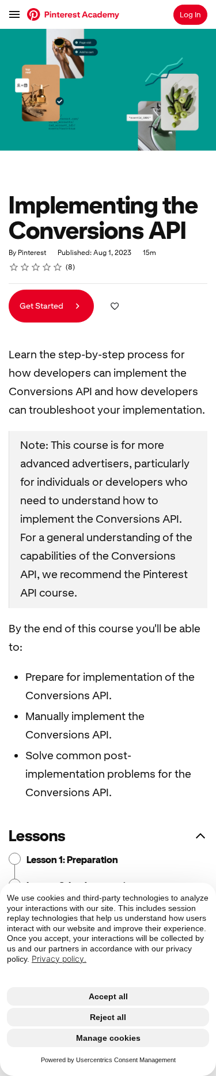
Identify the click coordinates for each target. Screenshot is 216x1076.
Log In (190, 14)
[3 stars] (36, 267)
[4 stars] (46, 267)
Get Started (42, 305)
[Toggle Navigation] (15, 14)
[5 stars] (57, 267)
